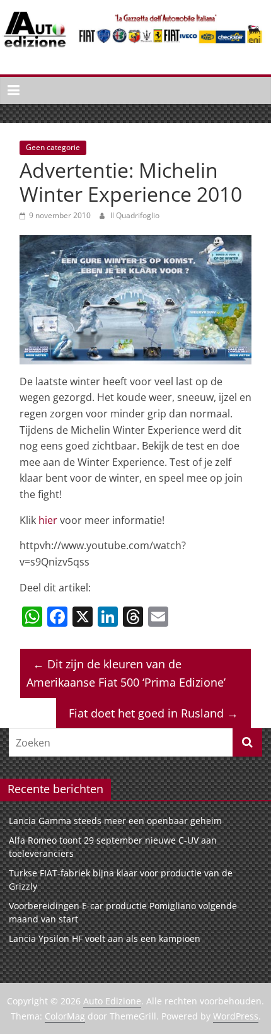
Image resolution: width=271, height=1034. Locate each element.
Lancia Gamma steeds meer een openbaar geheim (115, 821)
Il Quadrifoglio (134, 215)
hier (47, 520)
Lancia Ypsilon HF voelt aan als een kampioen (104, 938)
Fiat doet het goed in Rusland (153, 713)
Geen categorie (53, 147)
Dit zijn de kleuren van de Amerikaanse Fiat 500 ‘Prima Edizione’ (126, 673)
